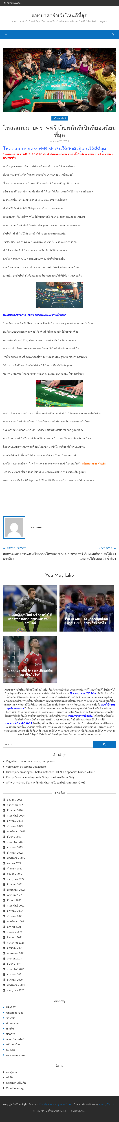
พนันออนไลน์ (59, 118)
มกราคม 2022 (15, 911)
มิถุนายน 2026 (15, 810)
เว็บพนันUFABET (57, 1111)
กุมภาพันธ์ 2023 (15, 842)
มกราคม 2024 (15, 821)
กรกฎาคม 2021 (15, 942)
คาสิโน (10, 1028)
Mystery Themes (107, 1104)
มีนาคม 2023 (14, 836)
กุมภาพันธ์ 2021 (15, 969)
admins (36, 527)
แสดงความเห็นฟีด (16, 1082)
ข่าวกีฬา (10, 1018)
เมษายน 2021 (14, 958)
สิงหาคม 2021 (14, 937)
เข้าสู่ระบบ (12, 1072)
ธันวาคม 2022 (15, 852)
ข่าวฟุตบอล (12, 1023)
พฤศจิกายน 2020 (16, 985)
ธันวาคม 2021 (15, 916)
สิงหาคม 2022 (14, 874)
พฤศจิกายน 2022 (16, 858)
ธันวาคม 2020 (15, 979)
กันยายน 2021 (14, 932)
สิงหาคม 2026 (14, 799)
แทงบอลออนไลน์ (15, 1055)
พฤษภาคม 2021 (16, 953)
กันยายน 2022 (14, 868)
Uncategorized (14, 1012)
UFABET (11, 1007)
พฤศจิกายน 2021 (16, 921)
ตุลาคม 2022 (14, 863)
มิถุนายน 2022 (15, 884)
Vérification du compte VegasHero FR (27, 766)
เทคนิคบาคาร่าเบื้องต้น (80, 715)
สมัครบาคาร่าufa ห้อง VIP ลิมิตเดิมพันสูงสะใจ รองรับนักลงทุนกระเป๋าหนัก (46, 782)
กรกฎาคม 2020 (15, 990)
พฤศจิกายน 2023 (16, 831)
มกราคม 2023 (15, 847)
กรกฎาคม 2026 (15, 805)
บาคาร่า (10, 1034)
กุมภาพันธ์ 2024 (15, 815)
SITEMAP (38, 1111)
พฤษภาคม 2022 (16, 889)
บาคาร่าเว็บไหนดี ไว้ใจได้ (18, 723)
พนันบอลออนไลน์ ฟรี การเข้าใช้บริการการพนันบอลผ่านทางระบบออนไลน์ (30, 619)
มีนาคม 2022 (14, 900)
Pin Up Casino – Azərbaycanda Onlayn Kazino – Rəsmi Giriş (40, 777)
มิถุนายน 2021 (15, 948)
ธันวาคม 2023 (15, 826)
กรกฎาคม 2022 (15, 879)
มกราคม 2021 (15, 974)
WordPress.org (15, 1088)
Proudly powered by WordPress (55, 1104)
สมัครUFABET (79, 1111)
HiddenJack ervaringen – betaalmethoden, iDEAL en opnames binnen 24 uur (50, 772)
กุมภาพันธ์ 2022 (15, 905)
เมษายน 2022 (14, 895)
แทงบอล (10, 1049)
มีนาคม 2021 (14, 964)
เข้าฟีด (9, 1077)
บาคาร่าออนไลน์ (15, 1039)
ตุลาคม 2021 (14, 926)
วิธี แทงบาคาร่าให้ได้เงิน (83, 693)
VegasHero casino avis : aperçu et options (30, 761)
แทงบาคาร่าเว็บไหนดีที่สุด (60, 16)
